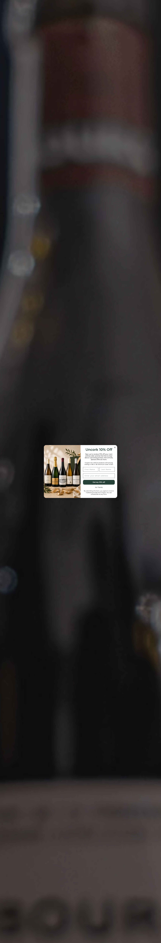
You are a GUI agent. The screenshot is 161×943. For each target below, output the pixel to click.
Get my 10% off (99, 482)
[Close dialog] (114, 447)
